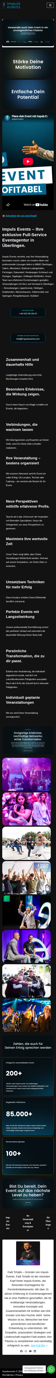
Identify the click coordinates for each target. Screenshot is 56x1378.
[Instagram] (26, 1351)
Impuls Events (8, 1223)
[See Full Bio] (47, 1345)
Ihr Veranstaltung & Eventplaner (28, 1222)
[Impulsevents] (11, 5)
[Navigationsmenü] (50, 5)
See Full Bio (38, 1345)
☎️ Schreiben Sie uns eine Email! (19, 215)
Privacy (19, 1375)
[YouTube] (30, 1351)
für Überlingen (48, 1223)
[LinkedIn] (35, 1351)
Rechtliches (8, 1375)
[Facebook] (21, 1351)
